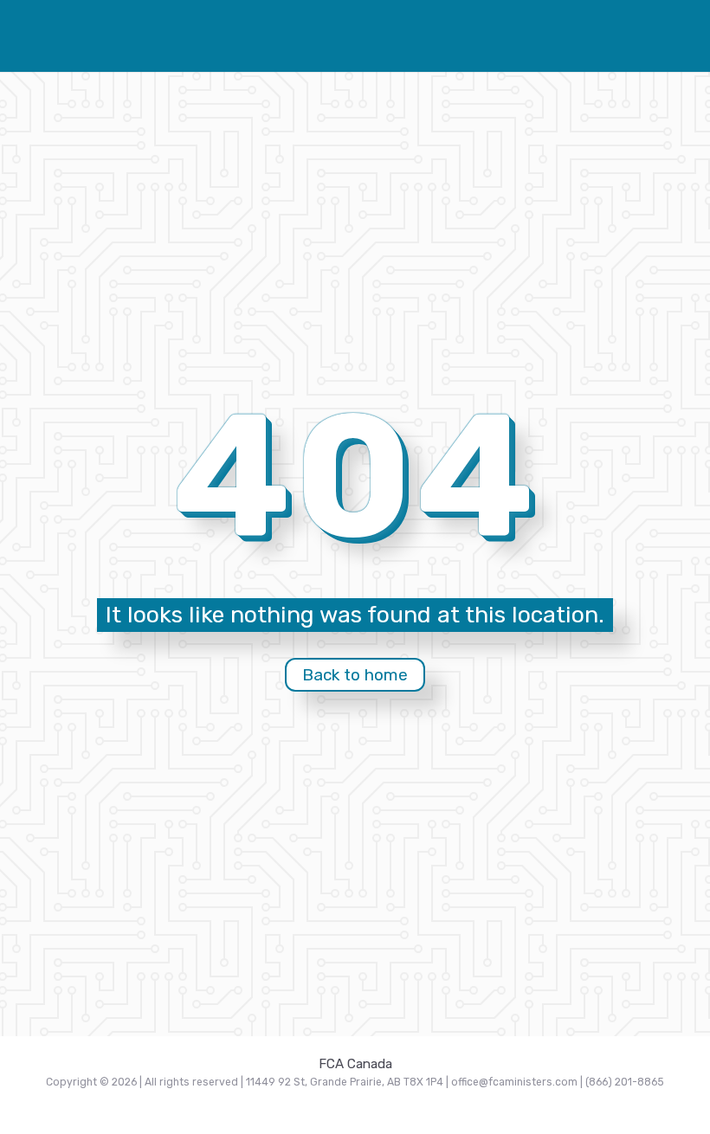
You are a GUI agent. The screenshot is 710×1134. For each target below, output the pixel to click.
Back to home (355, 675)
